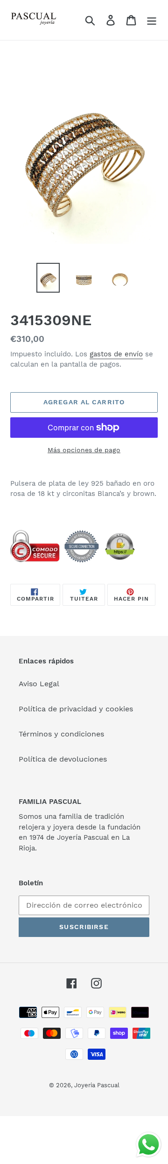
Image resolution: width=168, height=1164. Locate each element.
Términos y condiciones (61, 733)
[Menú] (151, 20)
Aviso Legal (39, 683)
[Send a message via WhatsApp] (148, 1144)
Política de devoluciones (63, 759)
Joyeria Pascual (96, 1085)
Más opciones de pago (84, 450)
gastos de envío (116, 354)
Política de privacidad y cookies (76, 708)
